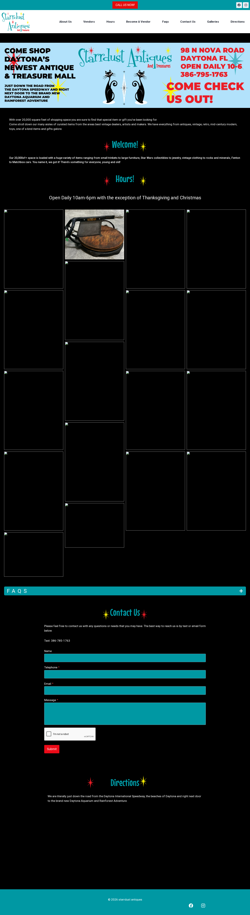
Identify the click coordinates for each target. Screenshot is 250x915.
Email (48, 683)
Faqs (165, 21)
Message (51, 700)
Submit (52, 749)
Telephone (52, 667)
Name (48, 651)
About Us (65, 21)
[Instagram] (246, 5)
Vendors (89, 21)
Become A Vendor (138, 21)
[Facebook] (239, 5)
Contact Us (187, 21)
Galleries (213, 21)
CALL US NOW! (125, 5)
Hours (110, 21)
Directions (238, 21)
